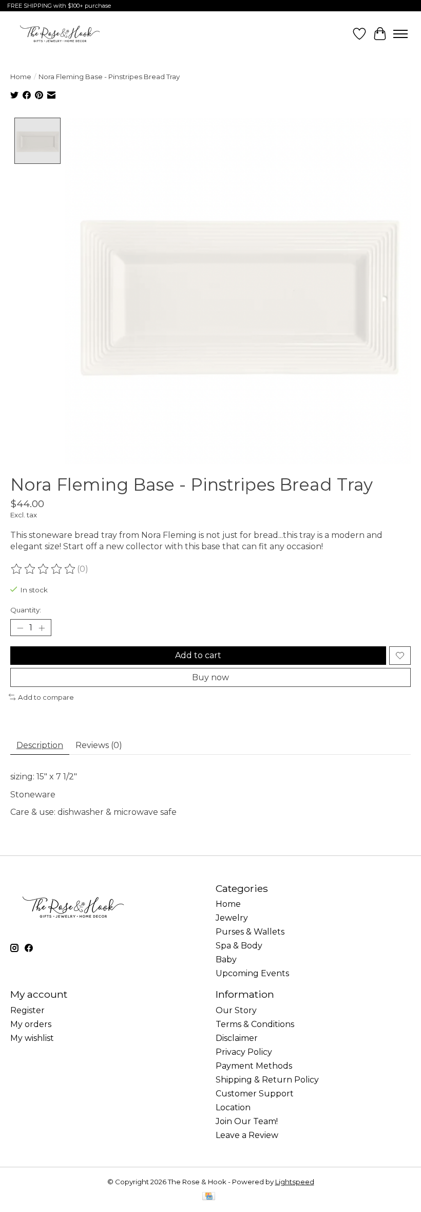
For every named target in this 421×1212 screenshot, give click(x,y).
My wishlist (32, 1038)
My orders (30, 1024)
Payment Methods (254, 1066)
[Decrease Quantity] (20, 628)
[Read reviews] (43, 569)
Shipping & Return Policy (267, 1080)
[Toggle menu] (400, 34)
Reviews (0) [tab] (98, 745)
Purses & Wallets (250, 932)
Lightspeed (294, 1182)
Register (27, 1010)
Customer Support (255, 1093)
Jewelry (232, 918)
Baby (226, 959)
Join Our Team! (247, 1121)
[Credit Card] (208, 1197)
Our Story (236, 1010)
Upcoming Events (252, 973)
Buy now (210, 677)
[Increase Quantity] (41, 628)
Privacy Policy (244, 1052)
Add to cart (198, 655)
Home (20, 76)
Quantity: (25, 610)
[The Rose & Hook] (59, 33)
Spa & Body (239, 945)
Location (233, 1107)
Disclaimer (237, 1038)
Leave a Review (247, 1135)
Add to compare (46, 697)
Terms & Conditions (255, 1024)
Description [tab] (39, 745)
